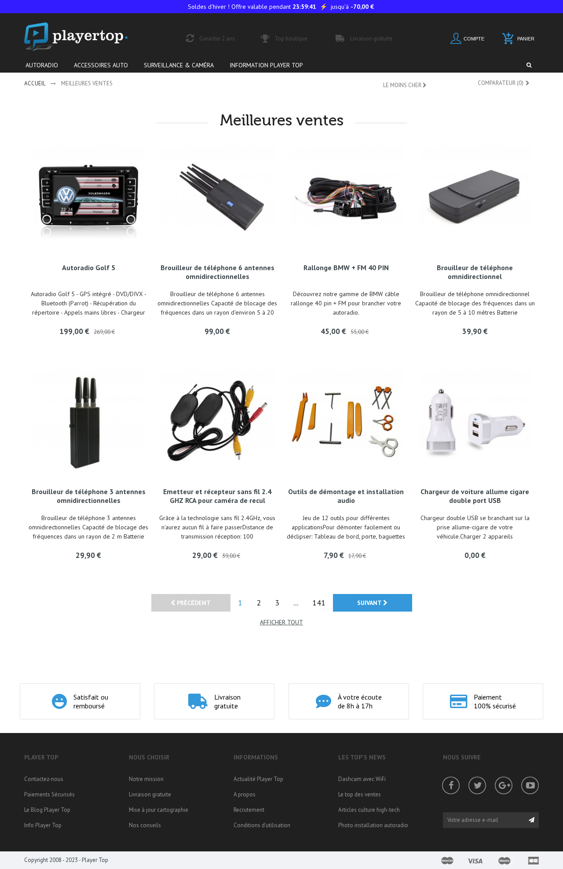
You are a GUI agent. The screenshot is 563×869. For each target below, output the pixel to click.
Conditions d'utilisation (262, 825)
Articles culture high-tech (369, 810)
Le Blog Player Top (47, 810)
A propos (245, 794)
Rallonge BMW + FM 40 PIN (346, 267)
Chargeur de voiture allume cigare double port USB (474, 496)
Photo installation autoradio (373, 825)
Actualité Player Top (258, 779)
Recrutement (249, 810)
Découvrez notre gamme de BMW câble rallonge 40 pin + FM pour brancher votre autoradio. (346, 303)
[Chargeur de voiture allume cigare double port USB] (475, 421)
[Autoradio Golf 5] (89, 198)
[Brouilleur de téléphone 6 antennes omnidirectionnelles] (217, 198)
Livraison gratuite (150, 794)
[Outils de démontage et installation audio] (346, 421)
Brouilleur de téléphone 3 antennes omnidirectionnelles (89, 496)
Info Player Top (43, 825)
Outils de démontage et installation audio (346, 496)
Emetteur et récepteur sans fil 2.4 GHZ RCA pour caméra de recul (217, 496)
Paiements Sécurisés (49, 794)
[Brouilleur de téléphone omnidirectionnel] (475, 198)
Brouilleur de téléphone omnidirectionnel (475, 272)
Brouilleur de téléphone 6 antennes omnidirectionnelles (217, 272)
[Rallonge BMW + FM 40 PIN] (346, 198)
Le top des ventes (359, 794)
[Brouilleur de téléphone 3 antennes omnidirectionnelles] (89, 421)
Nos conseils (145, 825)
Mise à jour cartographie (158, 810)
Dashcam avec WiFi (362, 779)
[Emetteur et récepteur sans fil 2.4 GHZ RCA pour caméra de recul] (217, 421)
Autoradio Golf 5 (88, 267)
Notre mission (146, 779)
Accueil (34, 83)
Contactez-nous (43, 779)
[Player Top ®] (85, 37)
